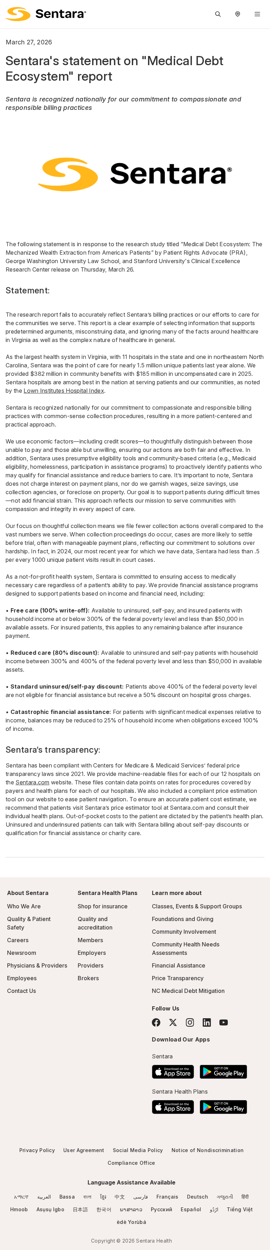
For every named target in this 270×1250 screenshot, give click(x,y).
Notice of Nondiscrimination (208, 1150)
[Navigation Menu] (257, 14)
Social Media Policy (138, 1150)
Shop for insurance (103, 906)
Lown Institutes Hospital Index (64, 390)
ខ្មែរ (103, 1197)
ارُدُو (214, 1209)
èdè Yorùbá (131, 1222)
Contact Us (21, 990)
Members (90, 940)
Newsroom (21, 952)
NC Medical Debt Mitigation (188, 990)
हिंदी (245, 1197)
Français (167, 1197)
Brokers (88, 978)
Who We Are (24, 906)
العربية (44, 1197)
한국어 (103, 1209)
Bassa (67, 1197)
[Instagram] (190, 1022)
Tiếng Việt (240, 1209)
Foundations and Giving (182, 918)
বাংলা (87, 1197)
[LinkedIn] (206, 1022)
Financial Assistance (178, 965)
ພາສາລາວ (131, 1209)
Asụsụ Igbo (50, 1209)
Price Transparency (178, 978)
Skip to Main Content (10, 9)
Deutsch (197, 1197)
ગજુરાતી (225, 1197)
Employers (92, 952)
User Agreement (83, 1150)
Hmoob (19, 1209)
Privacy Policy (37, 1150)
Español (191, 1209)
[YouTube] (223, 1022)
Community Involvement (184, 931)
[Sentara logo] (46, 14)
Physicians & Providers (37, 965)
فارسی (140, 1197)
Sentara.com (32, 782)
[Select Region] (238, 14)
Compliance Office (131, 1163)
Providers (90, 965)
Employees (22, 978)
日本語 (80, 1209)
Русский (161, 1209)
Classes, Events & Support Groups (197, 906)
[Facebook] (156, 1022)
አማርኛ (21, 1197)
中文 (120, 1197)
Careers (17, 940)
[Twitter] (173, 1022)
